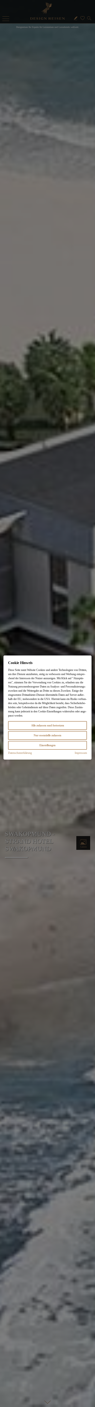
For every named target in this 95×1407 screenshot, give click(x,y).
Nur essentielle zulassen (47, 735)
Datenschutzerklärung (20, 753)
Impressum (81, 753)
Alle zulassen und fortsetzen (47, 725)
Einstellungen (47, 745)
